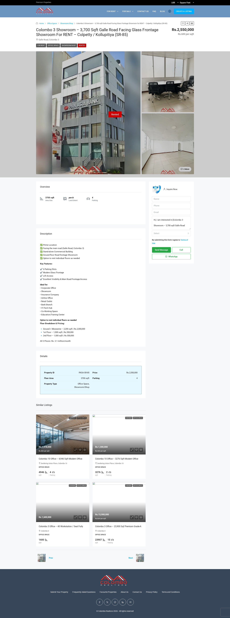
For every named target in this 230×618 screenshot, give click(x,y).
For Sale (126, 11)
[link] (62, 434)
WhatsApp (172, 256)
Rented (82, 45)
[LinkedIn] (122, 602)
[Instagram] (115, 602)
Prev (51, 558)
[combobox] (171, 233)
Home (41, 23)
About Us (124, 592)
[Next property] (140, 558)
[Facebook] (99, 602)
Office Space (52, 23)
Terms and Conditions (171, 592)
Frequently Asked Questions (83, 592)
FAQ (154, 11)
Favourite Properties (108, 592)
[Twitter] (107, 602)
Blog (162, 11)
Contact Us (143, 11)
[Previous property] (42, 558)
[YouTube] (130, 602)
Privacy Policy (151, 592)
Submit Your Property (59, 592)
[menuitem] (169, 11)
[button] (183, 23)
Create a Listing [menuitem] (184, 11)
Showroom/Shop (66, 23)
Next (131, 558)
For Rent (111, 11)
